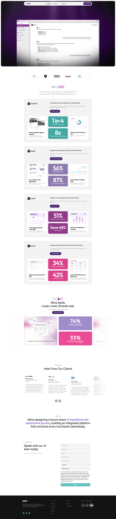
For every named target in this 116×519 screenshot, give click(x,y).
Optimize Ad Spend (58, 312)
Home (48, 3)
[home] (28, 3)
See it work (87, 3)
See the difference (55, 253)
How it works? (54, 206)
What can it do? (55, 111)
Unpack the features (56, 158)
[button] (56, 3)
